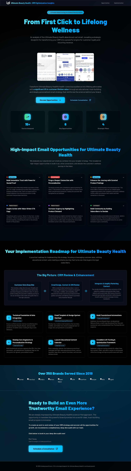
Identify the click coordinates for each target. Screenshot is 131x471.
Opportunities (105, 3)
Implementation (118, 3)
